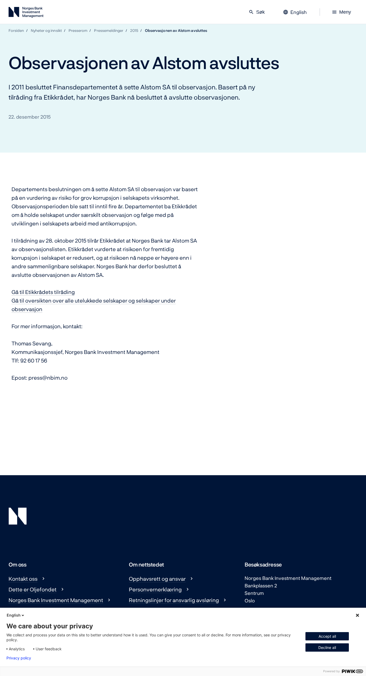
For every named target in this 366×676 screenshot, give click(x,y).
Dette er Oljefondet (33, 589)
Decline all (327, 647)
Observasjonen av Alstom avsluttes (176, 30)
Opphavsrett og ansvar (157, 578)
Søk (257, 12)
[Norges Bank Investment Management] (26, 13)
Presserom (78, 30)
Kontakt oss (23, 578)
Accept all (327, 636)
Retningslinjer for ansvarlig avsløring (174, 600)
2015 (134, 30)
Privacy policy (18, 658)
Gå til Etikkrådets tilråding (43, 292)
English (14, 615)
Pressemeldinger (108, 30)
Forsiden (16, 30)
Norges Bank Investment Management (56, 600)
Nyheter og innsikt (46, 30)
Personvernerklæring (155, 589)
